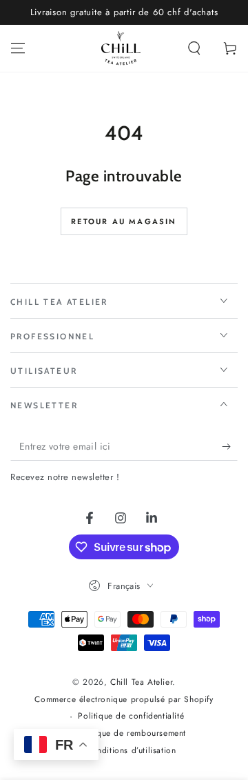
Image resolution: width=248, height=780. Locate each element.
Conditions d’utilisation (131, 751)
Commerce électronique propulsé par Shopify (123, 700)
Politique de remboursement (131, 733)
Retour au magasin (123, 221)
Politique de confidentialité (131, 716)
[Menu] (18, 48)
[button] (194, 48)
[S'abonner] (230, 447)
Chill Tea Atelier (141, 682)
